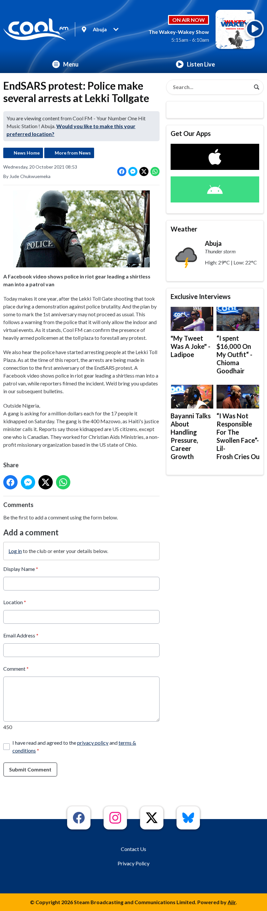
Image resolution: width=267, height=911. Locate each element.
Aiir (232, 902)
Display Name (20, 569)
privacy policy (92, 742)
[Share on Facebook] (121, 171)
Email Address (20, 635)
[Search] (256, 87)
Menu (70, 64)
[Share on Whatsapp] (155, 171)
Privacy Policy (133, 863)
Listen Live (201, 64)
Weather (184, 229)
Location (14, 602)
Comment (16, 668)
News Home (27, 153)
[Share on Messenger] (132, 171)
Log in (15, 551)
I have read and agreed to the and (74, 746)
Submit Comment (30, 769)
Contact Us (133, 849)
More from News (73, 153)
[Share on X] (143, 171)
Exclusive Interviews (201, 296)
